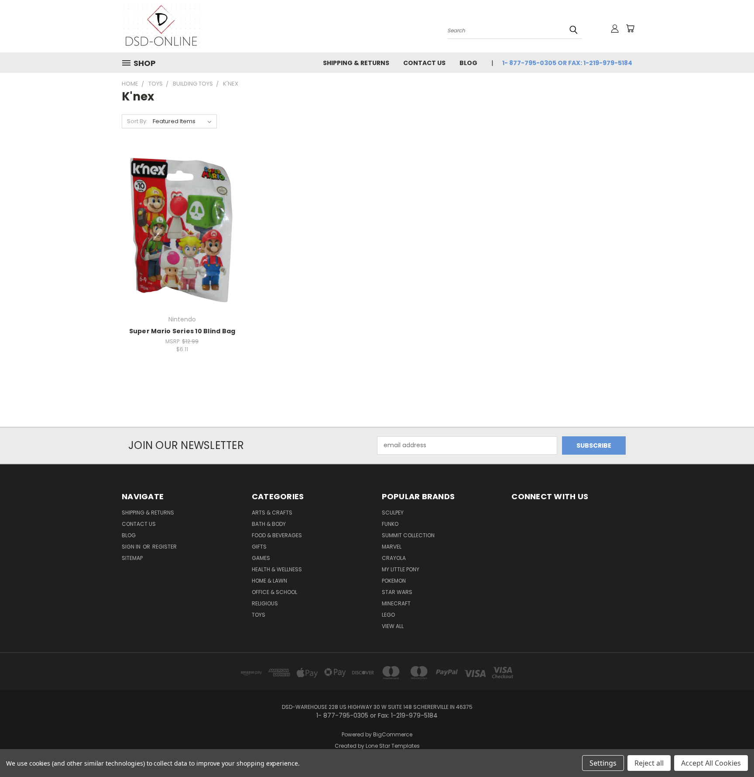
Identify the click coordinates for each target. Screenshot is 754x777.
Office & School (274, 592)
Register (164, 546)
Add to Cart (182, 244)
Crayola (394, 558)
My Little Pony (400, 569)
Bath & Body (269, 524)
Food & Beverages (277, 535)
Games (261, 558)
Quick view (182, 211)
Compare (179, 228)
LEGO (388, 614)
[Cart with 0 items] (630, 28)
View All (393, 626)
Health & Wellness (277, 569)
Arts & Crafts (272, 512)
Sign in (132, 546)
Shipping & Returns (356, 63)
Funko (390, 524)
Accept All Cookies (711, 763)
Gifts (259, 546)
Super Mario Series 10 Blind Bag (182, 331)
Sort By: (137, 121)
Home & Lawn (269, 580)
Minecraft (396, 603)
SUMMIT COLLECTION (408, 535)
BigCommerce (392, 734)
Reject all (649, 763)
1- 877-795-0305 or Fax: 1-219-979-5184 (567, 63)
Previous (731, 749)
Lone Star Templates (393, 745)
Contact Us (424, 63)
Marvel (391, 546)
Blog (468, 63)
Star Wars (397, 592)
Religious (265, 603)
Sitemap (132, 558)
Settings (603, 763)
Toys (258, 614)
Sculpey (393, 512)
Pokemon (394, 580)
